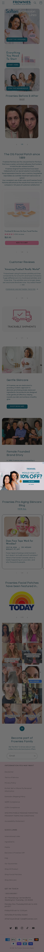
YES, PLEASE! (31, 481)
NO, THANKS (31, 484)
